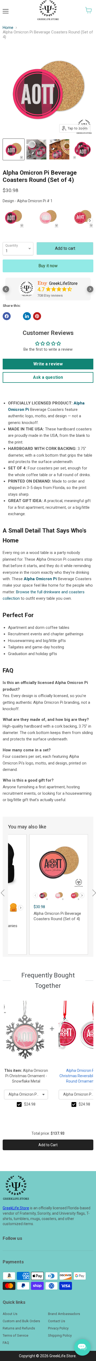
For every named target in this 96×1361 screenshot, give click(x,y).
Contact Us (56, 1321)
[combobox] (26, 1094)
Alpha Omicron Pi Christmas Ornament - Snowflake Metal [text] (26, 1075)
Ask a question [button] (48, 377)
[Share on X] (17, 316)
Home (8, 27)
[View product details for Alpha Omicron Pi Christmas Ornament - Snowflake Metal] (24, 1033)
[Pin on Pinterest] (37, 316)
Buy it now (48, 265)
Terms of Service (15, 1335)
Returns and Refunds (19, 1328)
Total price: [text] (48, 1133)
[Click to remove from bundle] (19, 1104)
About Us (10, 1314)
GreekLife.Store (16, 1208)
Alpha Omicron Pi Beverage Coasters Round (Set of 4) (57, 916)
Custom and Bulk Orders (21, 1321)
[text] (29, 1104)
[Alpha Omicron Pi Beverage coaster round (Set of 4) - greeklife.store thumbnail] (13, 149)
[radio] (13, 217)
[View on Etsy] (27, 289)
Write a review (48, 363)
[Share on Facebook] (7, 316)
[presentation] (90, 220)
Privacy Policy (58, 1328)
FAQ (6, 1343)
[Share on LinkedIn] (27, 316)
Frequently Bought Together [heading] (47, 980)
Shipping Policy (60, 1335)
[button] (89, 10)
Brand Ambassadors (64, 1314)
